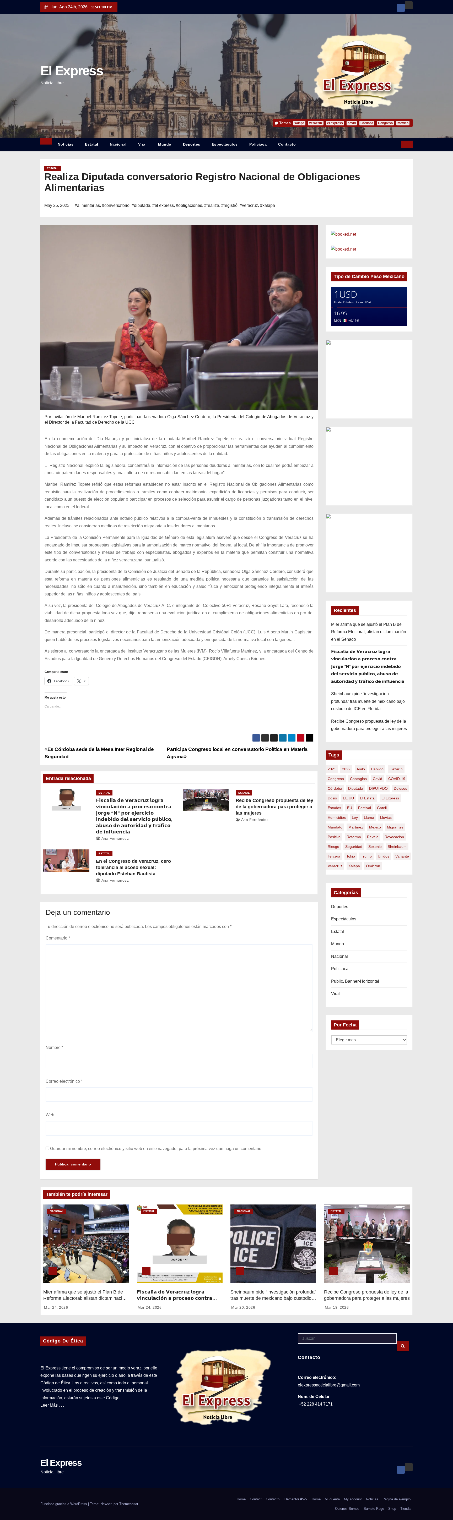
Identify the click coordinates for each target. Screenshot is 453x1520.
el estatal (367, 798)
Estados (334, 808)
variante (402, 856)
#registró (229, 205)
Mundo (164, 144)
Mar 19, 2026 (337, 1307)
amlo (361, 769)
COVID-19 (396, 779)
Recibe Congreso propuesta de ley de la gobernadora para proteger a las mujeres (274, 807)
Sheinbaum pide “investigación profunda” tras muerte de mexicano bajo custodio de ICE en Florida (368, 701)
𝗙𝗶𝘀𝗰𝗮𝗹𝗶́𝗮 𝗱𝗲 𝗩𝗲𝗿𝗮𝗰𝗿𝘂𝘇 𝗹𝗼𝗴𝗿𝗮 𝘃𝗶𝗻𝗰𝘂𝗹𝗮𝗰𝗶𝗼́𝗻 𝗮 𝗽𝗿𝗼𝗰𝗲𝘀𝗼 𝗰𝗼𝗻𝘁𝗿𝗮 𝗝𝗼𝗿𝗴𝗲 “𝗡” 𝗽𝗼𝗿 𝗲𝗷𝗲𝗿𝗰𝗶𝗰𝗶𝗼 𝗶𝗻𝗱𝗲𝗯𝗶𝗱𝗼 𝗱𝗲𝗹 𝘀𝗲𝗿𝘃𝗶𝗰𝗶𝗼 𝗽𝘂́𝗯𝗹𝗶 (368, 666)
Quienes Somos (347, 1509)
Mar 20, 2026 (243, 1307)
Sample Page (374, 1509)
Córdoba (366, 123)
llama (369, 817)
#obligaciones (189, 205)
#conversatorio (116, 205)
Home (241, 1499)
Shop (392, 1509)
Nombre (54, 1047)
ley (355, 817)
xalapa (299, 123)
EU (349, 808)
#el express (163, 205)
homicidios (337, 817)
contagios (358, 779)
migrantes (395, 827)
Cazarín (396, 769)
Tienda (405, 1509)
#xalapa (267, 205)
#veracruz (249, 205)
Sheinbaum (397, 846)
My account (353, 1499)
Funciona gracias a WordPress (64, 1504)
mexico (402, 123)
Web (50, 1115)
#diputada (141, 205)
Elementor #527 (296, 1499)
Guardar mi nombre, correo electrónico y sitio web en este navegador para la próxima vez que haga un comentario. (156, 1148)
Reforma (354, 837)
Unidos (383, 856)
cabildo (377, 769)
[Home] (46, 141)
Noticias (65, 144)
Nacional (118, 144)
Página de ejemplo (396, 1499)
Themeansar (128, 1504)
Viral (142, 144)
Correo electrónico (64, 1081)
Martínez (355, 827)
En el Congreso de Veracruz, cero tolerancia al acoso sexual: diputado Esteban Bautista (133, 867)
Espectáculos (225, 144)
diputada (355, 788)
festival (364, 808)
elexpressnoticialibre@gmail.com (329, 1385)
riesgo (333, 846)
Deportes (191, 144)
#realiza (211, 205)
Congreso (385, 123)
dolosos (400, 788)
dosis (332, 798)
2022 (346, 769)
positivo (334, 837)
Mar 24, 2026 (56, 1307)
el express (335, 123)
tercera (334, 856)
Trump (366, 856)
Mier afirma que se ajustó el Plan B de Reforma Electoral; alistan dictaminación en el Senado (368, 632)
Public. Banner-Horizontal (355, 981)
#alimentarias (87, 205)
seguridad (353, 846)
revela (373, 837)
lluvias (386, 817)
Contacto (287, 144)
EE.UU (348, 798)
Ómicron (373, 866)
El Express (71, 70)
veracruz (315, 123)
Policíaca (258, 144)
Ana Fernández (114, 838)
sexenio (375, 846)
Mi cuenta (332, 1499)
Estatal (91, 144)
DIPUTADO (378, 788)
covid (352, 123)
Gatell (382, 808)
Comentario (58, 938)
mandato (335, 827)
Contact (256, 1499)
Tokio (350, 856)
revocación (394, 837)
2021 (332, 769)
